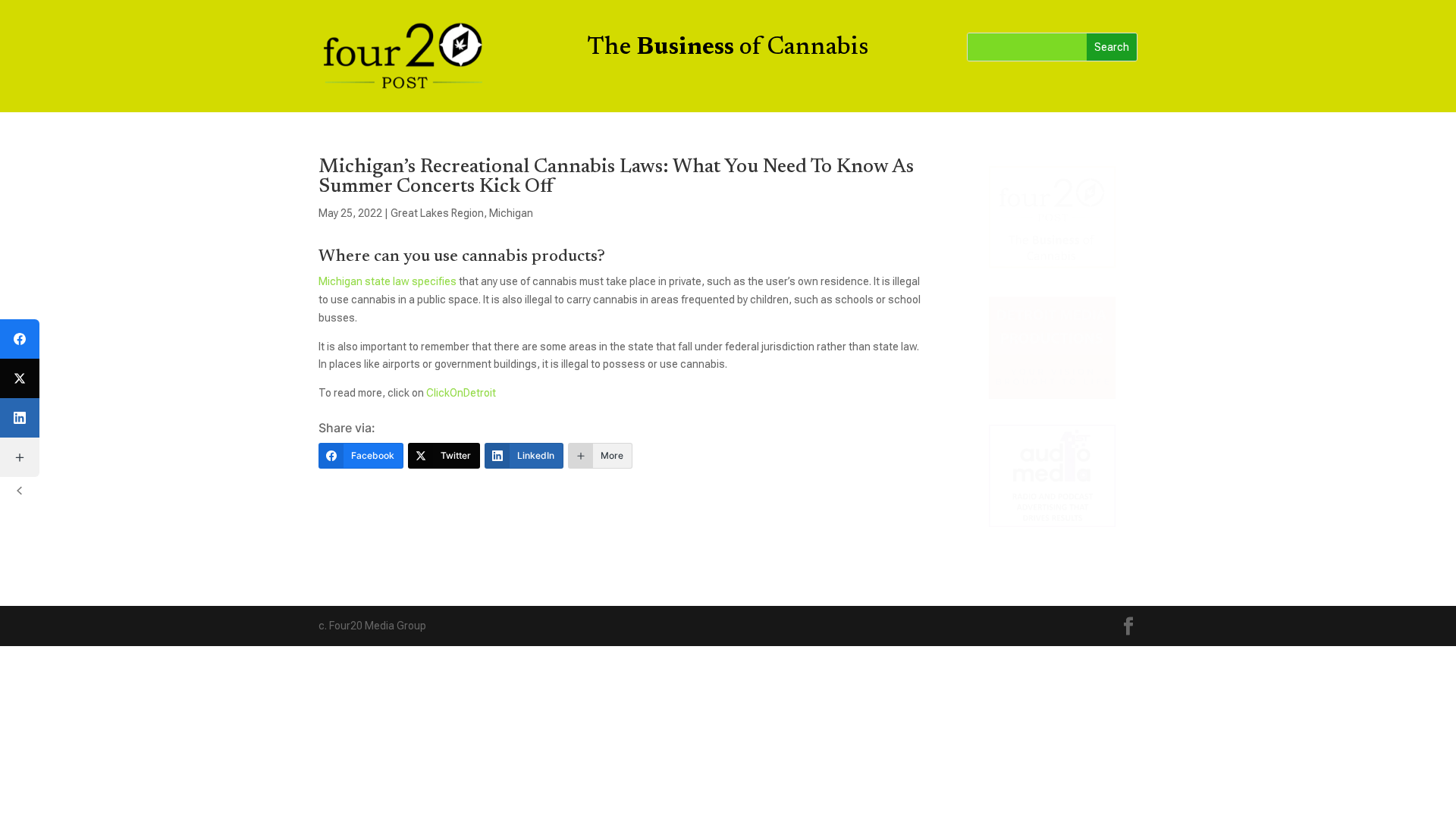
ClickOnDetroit (461, 393)
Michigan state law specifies (387, 281)
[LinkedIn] (19, 418)
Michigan (511, 213)
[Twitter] (19, 378)
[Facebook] (19, 339)
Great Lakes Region (437, 213)
